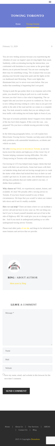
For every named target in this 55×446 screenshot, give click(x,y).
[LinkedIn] (20, 242)
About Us (19, 427)
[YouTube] (32, 418)
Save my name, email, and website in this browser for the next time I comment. (27, 377)
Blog (35, 430)
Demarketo (35, 439)
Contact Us (23, 430)
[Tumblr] (16, 242)
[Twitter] (8, 242)
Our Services (33, 427)
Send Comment (16, 391)
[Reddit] (24, 242)
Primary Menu (50, 2)
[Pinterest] (12, 242)
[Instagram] (29, 418)
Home (7, 427)
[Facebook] (4, 242)
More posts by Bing (18, 283)
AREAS (47, 427)
